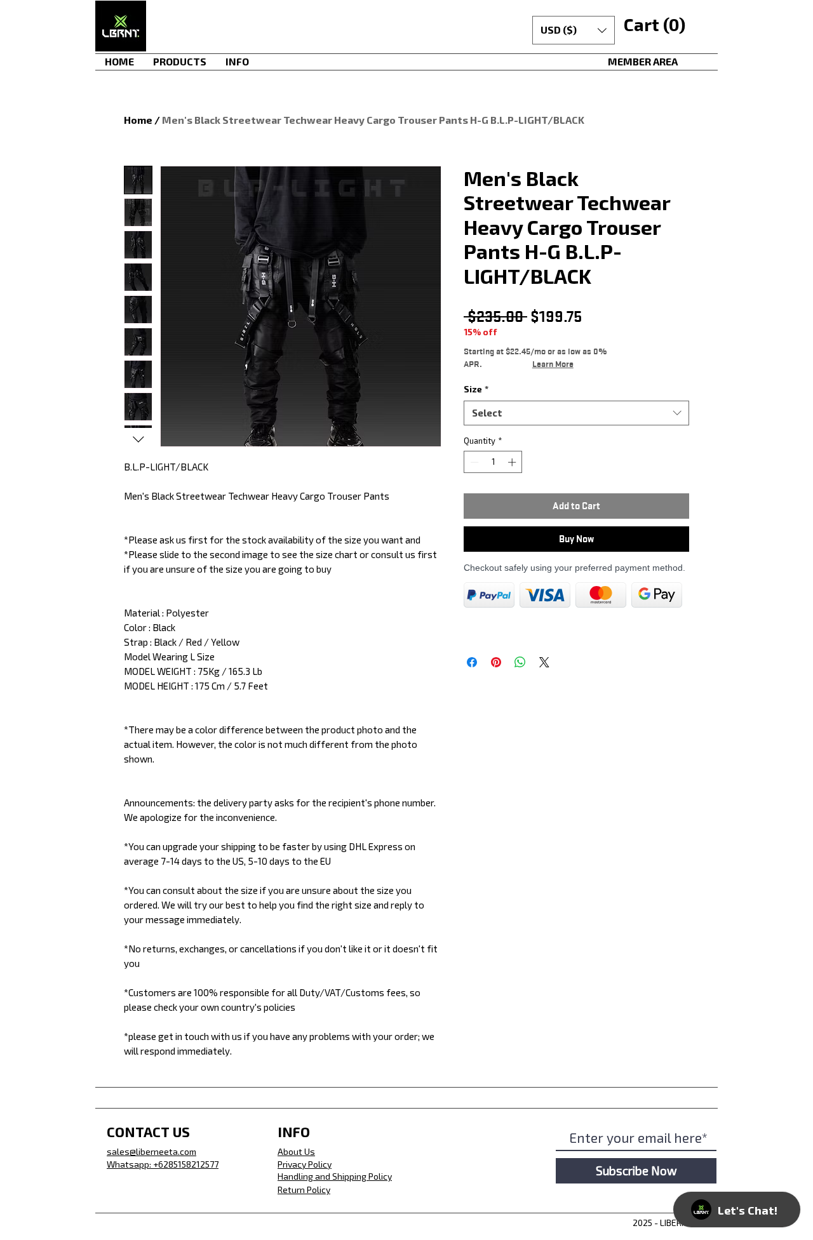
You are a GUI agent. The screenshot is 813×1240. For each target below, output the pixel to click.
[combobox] (576, 413)
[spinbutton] (493, 462)
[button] (573, 30)
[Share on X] (544, 662)
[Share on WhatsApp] (520, 662)
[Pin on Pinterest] (496, 662)
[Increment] (513, 462)
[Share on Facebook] (472, 662)
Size (476, 388)
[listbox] (573, 30)
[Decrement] (473, 462)
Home (138, 120)
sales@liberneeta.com (151, 1151)
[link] (654, 25)
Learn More (553, 364)
